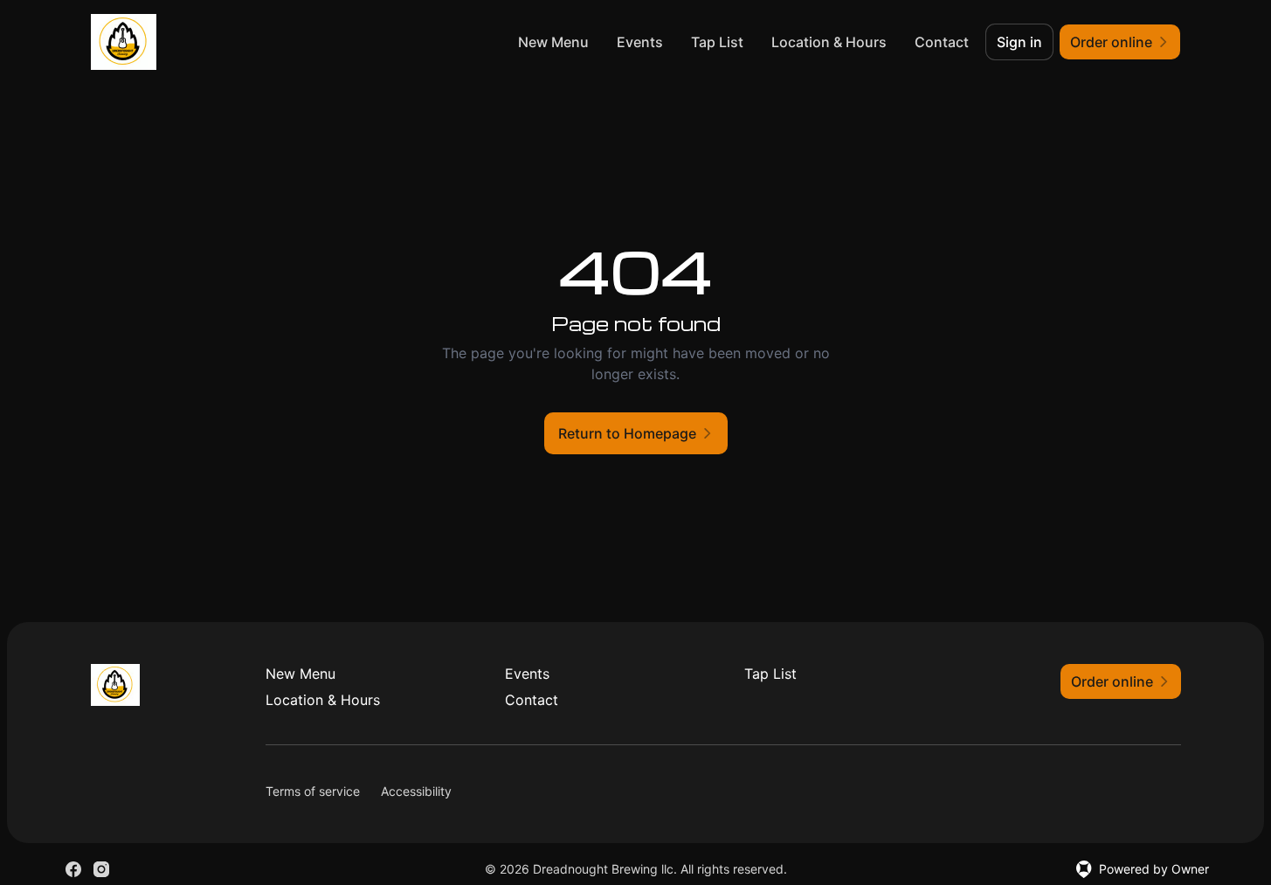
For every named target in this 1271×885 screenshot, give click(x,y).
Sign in (1019, 42)
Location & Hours (829, 42)
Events (640, 42)
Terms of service (313, 791)
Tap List (717, 42)
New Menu (553, 42)
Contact (942, 42)
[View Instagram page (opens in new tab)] (101, 869)
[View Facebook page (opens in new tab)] (73, 869)
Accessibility (416, 791)
